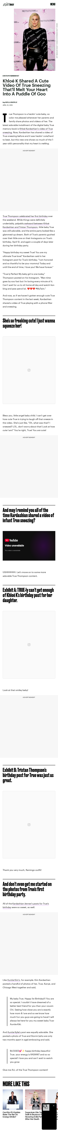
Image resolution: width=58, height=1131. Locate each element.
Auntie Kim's (13, 980)
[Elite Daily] (8, 4)
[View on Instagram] (29, 370)
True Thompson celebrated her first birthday (25, 216)
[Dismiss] (54, 1105)
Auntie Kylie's (14, 1032)
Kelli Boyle (11, 102)
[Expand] (45, 1105)
